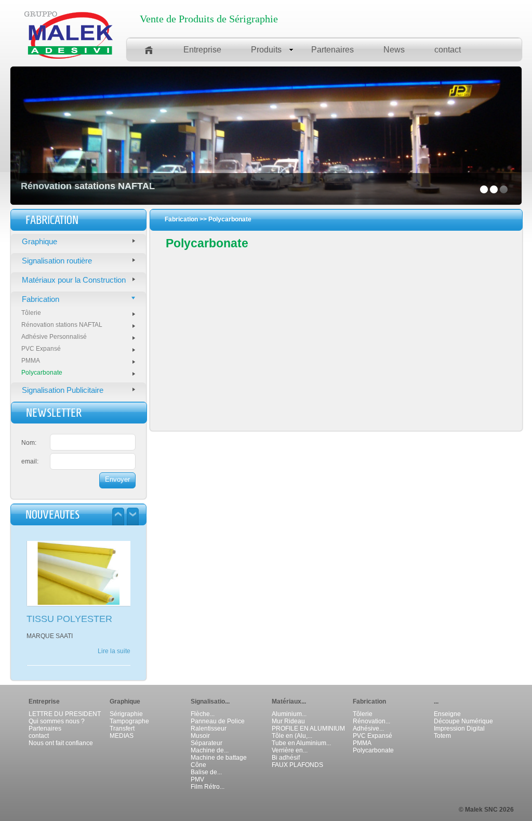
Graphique (39, 241)
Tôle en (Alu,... (292, 735)
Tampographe (129, 721)
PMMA (30, 360)
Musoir (200, 735)
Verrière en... (290, 750)
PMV (197, 779)
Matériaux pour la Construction (74, 279)
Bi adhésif (286, 757)
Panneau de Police (218, 721)
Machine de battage (219, 757)
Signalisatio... (210, 701)
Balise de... (206, 772)
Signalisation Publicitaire (62, 390)
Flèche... (203, 714)
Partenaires (332, 49)
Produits (266, 49)
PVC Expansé (41, 348)
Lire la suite (114, 660)
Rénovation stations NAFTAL (61, 324)
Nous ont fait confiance (61, 743)
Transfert (122, 728)
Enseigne (447, 714)
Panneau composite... (71, 620)
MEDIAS (122, 735)
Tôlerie (31, 312)
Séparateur (206, 743)
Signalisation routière (57, 260)
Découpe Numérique (463, 721)
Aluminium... (289, 714)
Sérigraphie (126, 714)
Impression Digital (459, 728)
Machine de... (210, 750)
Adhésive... (368, 728)
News (394, 49)
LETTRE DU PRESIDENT (65, 714)
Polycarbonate (41, 372)
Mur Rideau (288, 721)
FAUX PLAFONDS (297, 765)
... (436, 701)
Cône (198, 765)
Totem (442, 735)
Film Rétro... (207, 786)
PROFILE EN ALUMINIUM (308, 728)
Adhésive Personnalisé (54, 336)
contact (447, 49)
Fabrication (40, 299)
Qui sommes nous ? (57, 721)
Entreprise (202, 49)
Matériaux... (289, 701)
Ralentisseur (209, 728)
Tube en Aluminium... (301, 743)
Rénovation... (371, 721)
